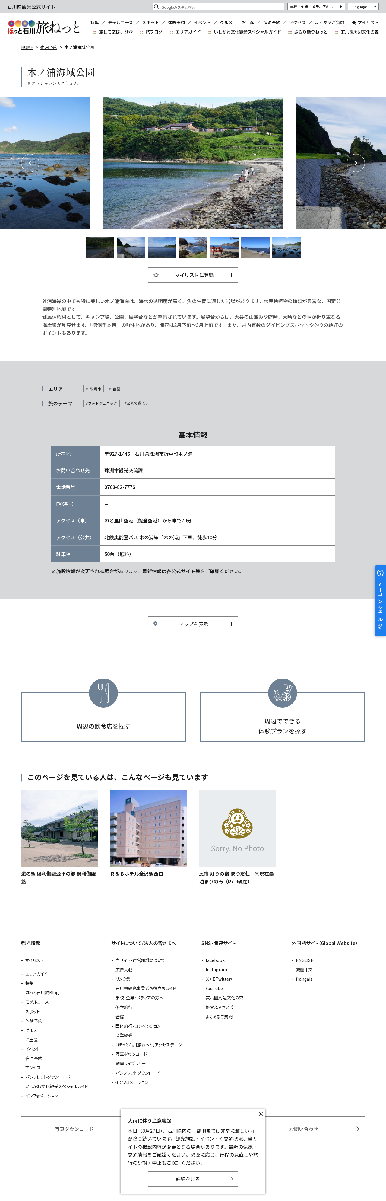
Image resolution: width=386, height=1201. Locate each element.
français (304, 979)
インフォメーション (41, 1096)
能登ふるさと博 (219, 1007)
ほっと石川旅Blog (42, 992)
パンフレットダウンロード (47, 1077)
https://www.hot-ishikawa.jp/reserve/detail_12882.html (148, 833)
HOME (27, 47)
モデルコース (120, 22)
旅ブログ (154, 32)
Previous (30, 163)
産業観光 (123, 1035)
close (260, 1114)
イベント (202, 22)
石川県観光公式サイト (43, 27)
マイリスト (368, 22)
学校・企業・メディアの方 (311, 6)
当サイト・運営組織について (140, 960)
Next (356, 163)
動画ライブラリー (130, 1063)
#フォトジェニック (101, 403)
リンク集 (123, 979)
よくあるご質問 (329, 22)
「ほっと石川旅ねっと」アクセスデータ (148, 1045)
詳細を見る (188, 1179)
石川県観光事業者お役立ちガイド (145, 988)
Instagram (216, 969)
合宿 (119, 1017)
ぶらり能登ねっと (311, 32)
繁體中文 (304, 969)
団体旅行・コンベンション (137, 1026)
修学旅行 (123, 1007)
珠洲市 (95, 388)
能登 (116, 388)
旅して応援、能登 (116, 32)
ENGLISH (305, 960)
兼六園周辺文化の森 (360, 32)
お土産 (248, 22)
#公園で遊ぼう (137, 403)
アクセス (297, 22)
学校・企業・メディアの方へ (139, 998)
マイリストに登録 (194, 275)
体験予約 (176, 22)
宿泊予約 (271, 22)
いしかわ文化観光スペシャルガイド (247, 32)
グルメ (226, 22)
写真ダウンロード (131, 1054)
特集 (94, 22)
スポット (150, 22)
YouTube (214, 988)
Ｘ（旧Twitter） (219, 979)
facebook (215, 960)
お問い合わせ (303, 1128)
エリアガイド (188, 32)
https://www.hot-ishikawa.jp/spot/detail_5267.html (59, 838)
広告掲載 (123, 969)
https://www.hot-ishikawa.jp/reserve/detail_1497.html (237, 838)
